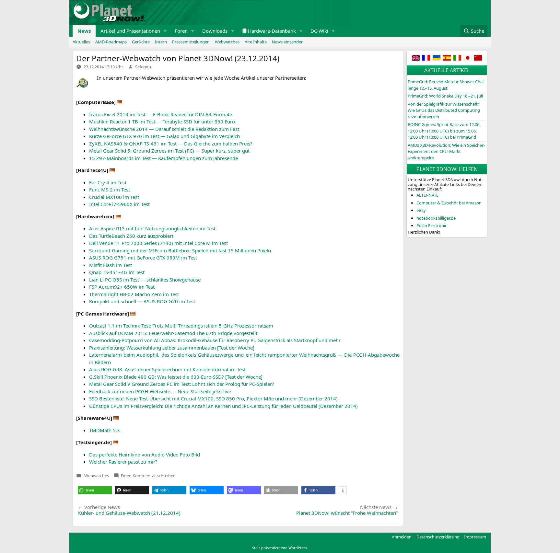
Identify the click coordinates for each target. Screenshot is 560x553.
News (84, 31)
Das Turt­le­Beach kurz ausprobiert (131, 236)
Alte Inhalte (256, 42)
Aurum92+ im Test (122, 286)
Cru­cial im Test (114, 197)
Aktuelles (81, 42)
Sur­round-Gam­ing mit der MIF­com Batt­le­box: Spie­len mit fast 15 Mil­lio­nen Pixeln (180, 250)
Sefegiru (143, 67)
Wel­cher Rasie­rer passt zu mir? (123, 461)
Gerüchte (141, 42)
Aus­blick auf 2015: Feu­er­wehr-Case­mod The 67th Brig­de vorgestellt (173, 333)
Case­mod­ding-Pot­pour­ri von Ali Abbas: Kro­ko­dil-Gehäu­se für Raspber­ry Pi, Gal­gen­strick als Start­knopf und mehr (215, 340)
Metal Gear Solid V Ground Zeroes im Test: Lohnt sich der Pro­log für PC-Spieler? (181, 384)
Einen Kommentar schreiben (148, 475)
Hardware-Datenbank (272, 31)
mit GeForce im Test (143, 257)
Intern (161, 42)
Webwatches (227, 42)
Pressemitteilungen (191, 42)
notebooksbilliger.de (436, 218)
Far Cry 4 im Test (107, 182)
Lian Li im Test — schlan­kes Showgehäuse (145, 279)
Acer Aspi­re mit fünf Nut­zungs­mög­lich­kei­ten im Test (152, 228)
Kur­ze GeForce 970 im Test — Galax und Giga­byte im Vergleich (164, 136)
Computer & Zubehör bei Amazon (449, 203)
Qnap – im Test (117, 272)
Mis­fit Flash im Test (110, 265)
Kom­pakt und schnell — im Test (142, 301)
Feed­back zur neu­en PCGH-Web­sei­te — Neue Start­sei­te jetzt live (160, 391)
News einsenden (288, 42)
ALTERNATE (427, 195)
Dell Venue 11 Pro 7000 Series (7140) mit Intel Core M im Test (158, 243)
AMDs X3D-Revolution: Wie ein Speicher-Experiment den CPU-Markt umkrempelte (446, 151)
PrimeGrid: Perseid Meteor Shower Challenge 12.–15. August (446, 85)
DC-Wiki (319, 31)
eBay (421, 210)
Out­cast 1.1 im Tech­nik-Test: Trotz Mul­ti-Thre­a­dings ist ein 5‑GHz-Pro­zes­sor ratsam (181, 325)
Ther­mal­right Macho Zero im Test (134, 294)
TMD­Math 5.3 (104, 430)
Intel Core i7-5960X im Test (119, 204)
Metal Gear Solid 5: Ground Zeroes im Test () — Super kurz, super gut (169, 150)
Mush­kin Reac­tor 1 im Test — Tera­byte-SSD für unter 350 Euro (162, 121)
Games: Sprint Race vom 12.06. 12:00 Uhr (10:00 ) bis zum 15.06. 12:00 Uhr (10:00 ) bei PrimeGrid (444, 130)
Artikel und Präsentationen (130, 31)
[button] (165, 31)
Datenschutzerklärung (438, 537)
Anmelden (402, 537)
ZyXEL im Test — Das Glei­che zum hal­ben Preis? (170, 143)
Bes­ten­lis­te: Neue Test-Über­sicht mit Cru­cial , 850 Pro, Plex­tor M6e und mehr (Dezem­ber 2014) (213, 398)
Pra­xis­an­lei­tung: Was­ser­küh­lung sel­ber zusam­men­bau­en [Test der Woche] (171, 347)
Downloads (215, 31)
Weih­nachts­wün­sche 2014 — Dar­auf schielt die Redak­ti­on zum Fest (164, 129)
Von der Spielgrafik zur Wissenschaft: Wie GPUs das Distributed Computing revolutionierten (444, 110)
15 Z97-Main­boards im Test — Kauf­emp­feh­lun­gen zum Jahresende (163, 158)
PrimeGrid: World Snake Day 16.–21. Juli (445, 96)
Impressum (475, 537)
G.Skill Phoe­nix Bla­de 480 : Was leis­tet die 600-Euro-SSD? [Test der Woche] (175, 377)
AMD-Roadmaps (111, 42)
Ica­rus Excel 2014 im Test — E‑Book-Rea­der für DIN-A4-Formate (160, 114)
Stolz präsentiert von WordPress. (280, 547)
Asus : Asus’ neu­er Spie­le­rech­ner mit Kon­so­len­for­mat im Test (167, 369)
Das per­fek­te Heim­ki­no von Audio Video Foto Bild (144, 454)
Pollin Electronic (431, 225)
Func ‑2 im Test (109, 189)
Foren (181, 31)
